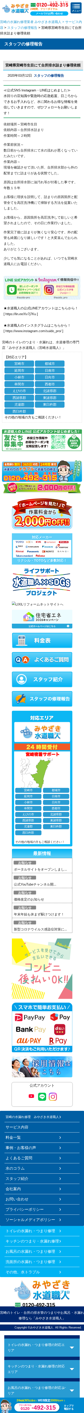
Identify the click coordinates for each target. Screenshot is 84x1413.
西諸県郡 (19, 398)
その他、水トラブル (23, 1272)
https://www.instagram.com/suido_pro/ (33, 331)
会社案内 (13, 1189)
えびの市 (19, 391)
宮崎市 (19, 363)
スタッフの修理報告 (22, 28)
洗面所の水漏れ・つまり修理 (30, 1261)
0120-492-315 (38, 1305)
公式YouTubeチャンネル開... (35, 884)
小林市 (19, 377)
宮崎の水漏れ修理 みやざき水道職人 (32, 1117)
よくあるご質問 (19, 1158)
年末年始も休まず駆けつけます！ (39, 914)
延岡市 (19, 370)
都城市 (50, 363)
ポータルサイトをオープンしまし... (40, 869)
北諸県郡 (49, 391)
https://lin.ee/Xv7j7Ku (20, 314)
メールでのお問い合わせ (49, 13)
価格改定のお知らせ (29, 899)
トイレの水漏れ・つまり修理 (30, 1231)
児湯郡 (19, 404)
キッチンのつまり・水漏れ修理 (32, 1241)
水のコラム (15, 1168)
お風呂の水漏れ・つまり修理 (30, 1251)
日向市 (50, 377)
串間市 (19, 384)
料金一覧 (13, 1137)
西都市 (50, 384)
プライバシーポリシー (25, 1209)
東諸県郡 (49, 398)
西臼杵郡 (19, 411)
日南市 (50, 370)
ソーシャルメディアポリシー (30, 1219)
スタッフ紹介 (17, 1178)
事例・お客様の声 (21, 1147)
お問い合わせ (17, 1199)
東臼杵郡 (49, 404)
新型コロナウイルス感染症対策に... (40, 929)
